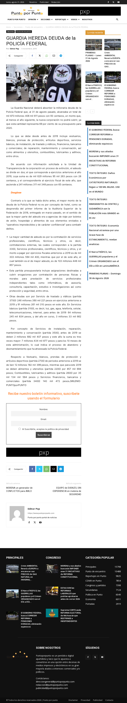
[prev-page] (87, 111)
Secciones (45, 19)
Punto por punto (16, 19)
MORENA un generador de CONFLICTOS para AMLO (19, 489)
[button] (117, 19)
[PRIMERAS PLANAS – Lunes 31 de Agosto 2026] (93, 44)
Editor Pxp (14, 48)
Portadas (90, 49)
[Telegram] (61, 56)
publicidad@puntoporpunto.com (52, 688)
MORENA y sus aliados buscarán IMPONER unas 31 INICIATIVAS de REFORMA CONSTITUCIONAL (71, 571)
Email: (44, 419)
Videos (74, 19)
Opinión (32, 19)
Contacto (109, 700)
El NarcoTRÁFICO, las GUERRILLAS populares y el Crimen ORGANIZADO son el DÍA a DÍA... (31, 596)
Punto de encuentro (34, 27)
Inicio (8, 27)
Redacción (55, 2)
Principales (109, 49)
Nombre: (43, 409)
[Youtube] (118, 2)
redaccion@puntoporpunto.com (52, 684)
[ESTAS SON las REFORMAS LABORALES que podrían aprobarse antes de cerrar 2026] (52, 591)
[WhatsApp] (46, 56)
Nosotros (33, 2)
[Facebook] (108, 2)
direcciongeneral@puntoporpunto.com (55, 681)
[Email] (53, 56)
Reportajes (60, 19)
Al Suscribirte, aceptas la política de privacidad (45, 429)
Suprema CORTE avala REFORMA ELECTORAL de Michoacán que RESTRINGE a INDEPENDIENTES (71, 615)
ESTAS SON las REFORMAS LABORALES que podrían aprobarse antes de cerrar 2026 (70, 593)
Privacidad (85, 700)
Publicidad (44, 2)
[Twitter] (113, 2)
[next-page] (92, 111)
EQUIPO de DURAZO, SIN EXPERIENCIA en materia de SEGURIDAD (67, 491)
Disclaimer (73, 700)
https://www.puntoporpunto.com (41, 513)
